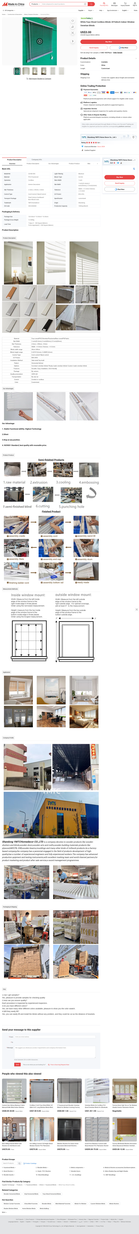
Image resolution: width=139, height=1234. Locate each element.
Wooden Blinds (46, 1204)
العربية (80, 1221)
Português (35, 1221)
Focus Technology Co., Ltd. (56, 1226)
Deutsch (66, 1221)
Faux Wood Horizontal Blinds (52, 1194)
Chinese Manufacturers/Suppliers (45, 1219)
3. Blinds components (76, 1167)
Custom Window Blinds (98, 1204)
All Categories (9, 10)
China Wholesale (61, 1219)
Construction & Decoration (15, 14)
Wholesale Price (72, 1219)
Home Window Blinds (29, 1208)
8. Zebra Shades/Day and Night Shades (115, 1171)
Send (17, 1064)
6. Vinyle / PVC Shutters (43, 1171)
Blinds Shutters (114, 1204)
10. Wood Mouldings (42, 1175)
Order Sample (117, 53)
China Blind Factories (31, 1204)
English (22, 1221)
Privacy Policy (100, 1226)
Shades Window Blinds (11, 1208)
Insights (121, 1219)
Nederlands (73, 1221)
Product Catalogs (30, 1163)
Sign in (135, 5)
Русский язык (51, 1221)
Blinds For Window (80, 1204)
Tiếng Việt (116, 1221)
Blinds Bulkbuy (44, 1208)
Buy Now (109, 42)
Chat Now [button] (124, 48)
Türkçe (109, 1221)
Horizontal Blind (44, 14)
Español (28, 1221)
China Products (29, 1219)
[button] (93, 163)
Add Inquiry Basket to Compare (40, 78)
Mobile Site (114, 1219)
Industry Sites (82, 1219)
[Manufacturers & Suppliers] (13, 4)
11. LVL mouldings (75, 1175)
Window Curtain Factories (12, 1204)
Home (3, 14)
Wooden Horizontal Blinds (12, 1194)
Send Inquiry (94, 48)
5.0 (111, 163)
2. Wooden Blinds (41, 1167)
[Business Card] (134, 169)
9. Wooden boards (8, 1175)
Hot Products (19, 1219)
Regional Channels (93, 1219)
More (4, 1212)
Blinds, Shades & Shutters (31, 14)
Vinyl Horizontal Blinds (31, 1194)
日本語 (92, 1221)
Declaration (90, 1226)
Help (100, 10)
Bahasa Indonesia (126, 1221)
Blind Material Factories (62, 1204)
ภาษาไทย (102, 1221)
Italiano (59, 1221)
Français (43, 1221)
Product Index (104, 1219)
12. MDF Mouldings (109, 1175)
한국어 (86, 1221)
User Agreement (81, 1226)
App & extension (112, 10)
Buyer (90, 10)
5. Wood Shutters (7, 1171)
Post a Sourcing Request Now (58, 1065)
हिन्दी (97, 1221)
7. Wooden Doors (75, 1171)
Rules (135, 10)
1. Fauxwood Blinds (8, 1167)
